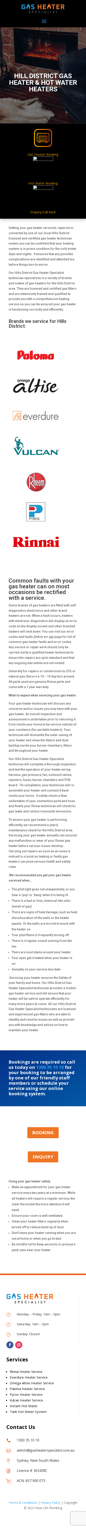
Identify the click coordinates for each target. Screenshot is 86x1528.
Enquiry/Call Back (43, 212)
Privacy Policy (50, 1502)
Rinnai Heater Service (26, 1371)
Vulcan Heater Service (26, 1400)
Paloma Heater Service (27, 1388)
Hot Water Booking (43, 183)
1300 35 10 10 (50, 1067)
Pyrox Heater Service (26, 1394)
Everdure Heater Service (29, 1377)
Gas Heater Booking (43, 154)
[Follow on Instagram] (18, 1344)
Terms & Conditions (23, 1502)
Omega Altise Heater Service (32, 1383)
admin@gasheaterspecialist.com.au (46, 1450)
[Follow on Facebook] (9, 1344)
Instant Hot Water (24, 1406)
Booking (43, 1133)
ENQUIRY (43, 1157)
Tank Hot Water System (28, 1411)
